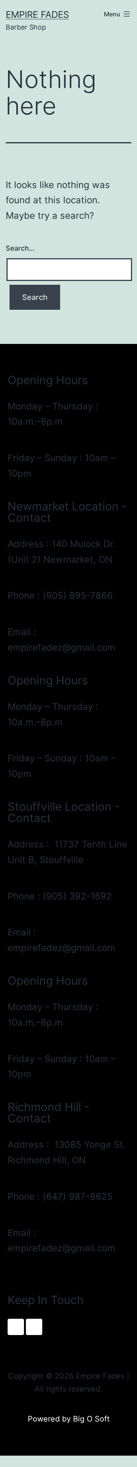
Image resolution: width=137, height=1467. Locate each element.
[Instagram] (34, 1327)
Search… (20, 248)
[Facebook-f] (16, 1327)
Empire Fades (37, 14)
